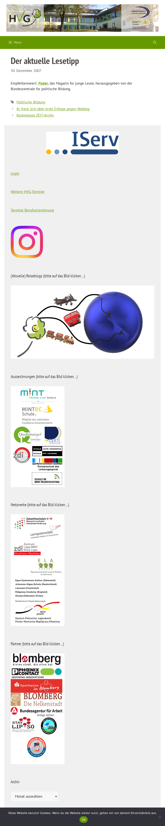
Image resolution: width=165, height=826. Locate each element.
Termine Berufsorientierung (32, 210)
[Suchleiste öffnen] (155, 42)
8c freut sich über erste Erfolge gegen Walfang (53, 108)
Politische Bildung (31, 102)
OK (84, 819)
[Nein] (159, 817)
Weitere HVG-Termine (27, 191)
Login (15, 173)
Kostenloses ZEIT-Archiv (35, 115)
